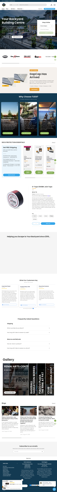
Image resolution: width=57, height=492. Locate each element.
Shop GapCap (34, 89)
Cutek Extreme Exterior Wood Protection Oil (38, 158)
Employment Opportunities (8, 467)
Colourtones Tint (13, 157)
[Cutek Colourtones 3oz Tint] (28, 150)
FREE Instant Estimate (17, 36)
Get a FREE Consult (26, 133)
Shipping (33, 194)
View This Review (8, 304)
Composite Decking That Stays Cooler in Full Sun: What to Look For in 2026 (47, 418)
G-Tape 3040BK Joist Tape (42, 187)
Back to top (28, 458)
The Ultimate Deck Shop (9, 490)
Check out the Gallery (10, 392)
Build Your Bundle (11, 174)
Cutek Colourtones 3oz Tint (27, 158)
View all (53, 142)
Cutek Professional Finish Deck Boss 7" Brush (50, 158)
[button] (54, 5)
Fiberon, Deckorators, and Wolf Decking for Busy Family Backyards (10, 418)
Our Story (5, 466)
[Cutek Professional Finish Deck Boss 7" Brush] (50, 150)
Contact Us (5, 468)
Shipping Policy (6, 471)
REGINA (7, 0)
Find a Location (6, 36)
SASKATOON (12, 0)
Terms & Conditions (7, 474)
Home (3, 8)
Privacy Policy (6, 472)
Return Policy (5, 470)
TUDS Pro (40, 9)
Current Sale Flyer (6, 475)
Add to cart (48, 223)
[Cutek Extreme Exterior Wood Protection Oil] (39, 150)
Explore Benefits (44, 133)
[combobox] (28, 5)
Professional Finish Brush (8, 160)
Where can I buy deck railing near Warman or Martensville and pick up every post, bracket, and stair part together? (28, 420)
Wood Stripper (10, 165)
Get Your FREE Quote (8, 133)
